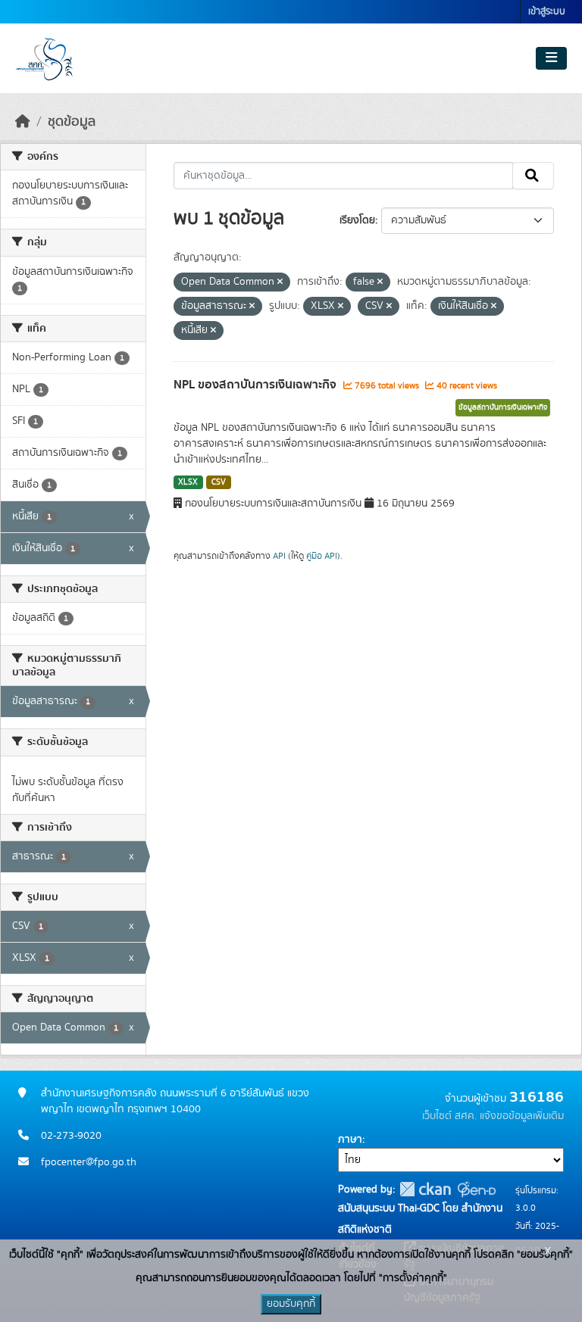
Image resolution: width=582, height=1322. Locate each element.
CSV (218, 482)
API (279, 556)
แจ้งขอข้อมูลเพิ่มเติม (522, 1116)
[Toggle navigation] (551, 58)
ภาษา (350, 1139)
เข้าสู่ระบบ (546, 12)
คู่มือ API (321, 556)
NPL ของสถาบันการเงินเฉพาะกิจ (257, 384)
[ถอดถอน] (280, 282)
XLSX (188, 482)
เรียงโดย (357, 220)
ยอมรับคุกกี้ (291, 1303)
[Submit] (533, 175)
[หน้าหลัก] (22, 122)
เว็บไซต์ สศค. (449, 1116)
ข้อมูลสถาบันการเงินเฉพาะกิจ (502, 407)
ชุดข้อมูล (71, 122)
